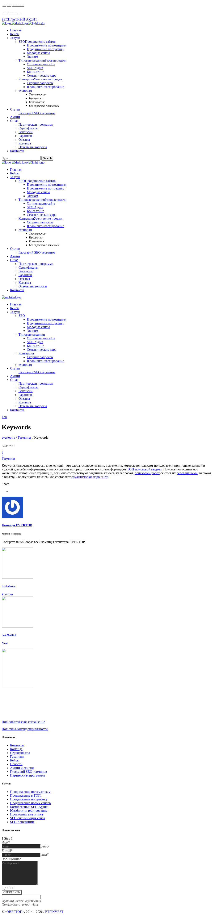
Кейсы (14, 760)
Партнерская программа (27, 775)
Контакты (17, 745)
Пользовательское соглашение (23, 722)
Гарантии (17, 756)
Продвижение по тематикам (30, 791)
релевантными (187, 473)
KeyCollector (8, 586)
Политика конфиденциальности (25, 729)
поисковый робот (147, 473)
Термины (24, 437)
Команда (16, 749)
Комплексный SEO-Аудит (28, 807)
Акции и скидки (22, 768)
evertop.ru (8, 437)
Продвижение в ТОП (25, 795)
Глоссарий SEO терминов (28, 771)
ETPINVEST (54, 911)
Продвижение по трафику (28, 799)
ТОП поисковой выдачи (144, 469)
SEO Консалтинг (22, 822)
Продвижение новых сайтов (30, 803)
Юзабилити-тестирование (28, 810)
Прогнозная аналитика (26, 814)
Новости (16, 764)
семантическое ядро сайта (89, 477)
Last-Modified (9, 635)
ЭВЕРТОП (14, 911)
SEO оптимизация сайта (27, 818)
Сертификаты (20, 753)
